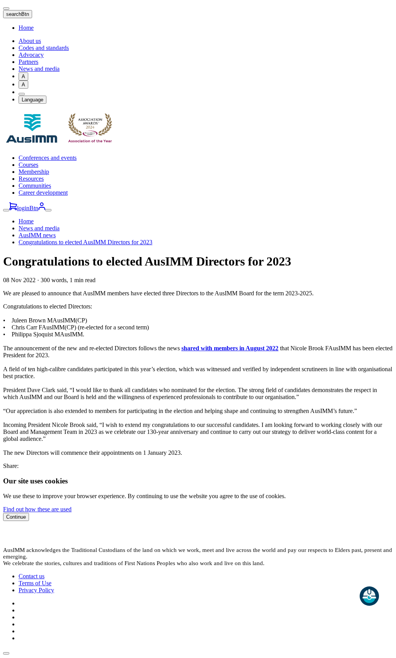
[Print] (22, 94)
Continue (16, 517)
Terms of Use (35, 583)
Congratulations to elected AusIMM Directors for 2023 (85, 242)
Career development (43, 192)
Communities (35, 185)
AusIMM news (37, 235)
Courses (28, 164)
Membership (34, 171)
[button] (6, 653)
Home (26, 27)
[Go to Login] (41, 208)
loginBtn (27, 208)
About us (30, 41)
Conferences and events (48, 157)
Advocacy (31, 54)
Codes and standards (44, 48)
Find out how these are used (37, 509)
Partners (28, 61)
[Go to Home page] (61, 144)
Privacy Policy (36, 590)
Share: (11, 466)
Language (32, 100)
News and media (39, 68)
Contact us (31, 576)
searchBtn (17, 14)
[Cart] (13, 208)
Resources (31, 178)
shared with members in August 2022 (229, 348)
